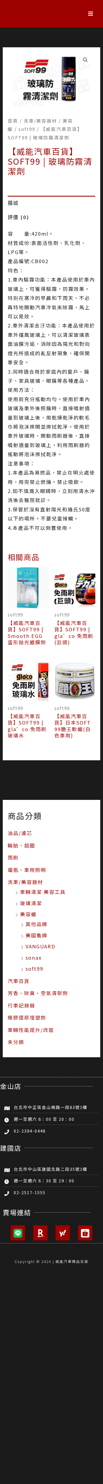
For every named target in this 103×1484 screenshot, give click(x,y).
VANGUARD (40, 946)
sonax (34, 957)
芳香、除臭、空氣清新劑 (38, 992)
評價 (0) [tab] (18, 217)
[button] (91, 14)
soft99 (34, 968)
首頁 (13, 120)
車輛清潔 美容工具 (43, 891)
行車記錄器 (21, 1005)
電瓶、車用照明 (27, 869)
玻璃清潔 (31, 903)
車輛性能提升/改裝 (31, 1029)
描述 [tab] (13, 202)
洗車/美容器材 (25, 881)
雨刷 (13, 857)
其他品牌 (37, 923)
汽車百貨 (19, 980)
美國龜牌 (37, 935)
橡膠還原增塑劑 (27, 1017)
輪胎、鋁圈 (21, 845)
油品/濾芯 (20, 832)
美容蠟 (28, 914)
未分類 (16, 1041)
